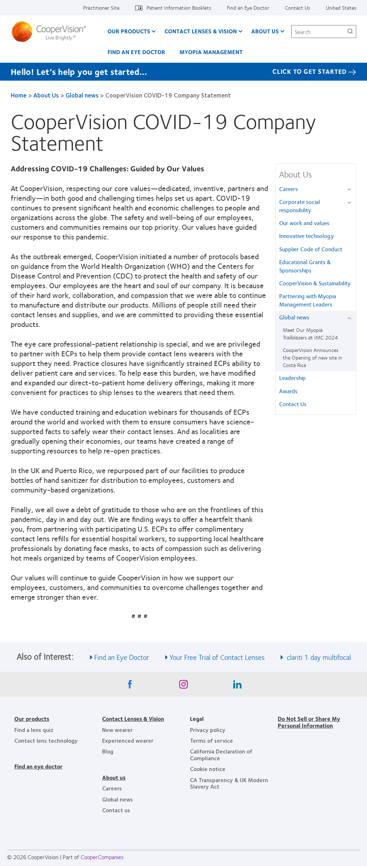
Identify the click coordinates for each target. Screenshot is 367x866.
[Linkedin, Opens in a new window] (237, 686)
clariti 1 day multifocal (318, 656)
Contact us (116, 809)
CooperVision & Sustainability (315, 283)
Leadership (292, 377)
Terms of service (211, 740)
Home (19, 95)
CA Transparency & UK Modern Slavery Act (229, 783)
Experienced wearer (127, 740)
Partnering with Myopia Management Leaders (307, 299)
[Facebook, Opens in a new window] (130, 686)
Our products (31, 718)
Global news (82, 95)
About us (113, 777)
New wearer (117, 729)
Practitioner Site (101, 7)
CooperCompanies (102, 856)
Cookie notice (207, 768)
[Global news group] (350, 317)
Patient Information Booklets (179, 7)
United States (341, 7)
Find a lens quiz (33, 729)
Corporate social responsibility (299, 205)
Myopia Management (211, 51)
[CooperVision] (51, 31)
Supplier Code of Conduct (310, 248)
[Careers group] (350, 189)
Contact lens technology (46, 740)
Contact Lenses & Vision (201, 31)
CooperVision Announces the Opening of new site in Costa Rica (312, 357)
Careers (288, 188)
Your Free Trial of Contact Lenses (217, 656)
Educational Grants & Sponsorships (305, 265)
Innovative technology (306, 235)
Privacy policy (207, 729)
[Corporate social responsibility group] (350, 202)
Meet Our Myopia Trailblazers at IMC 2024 (310, 333)
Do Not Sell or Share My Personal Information (309, 721)
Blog (107, 751)
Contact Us (297, 7)
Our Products (129, 31)
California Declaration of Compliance (221, 754)
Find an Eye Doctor (248, 7)
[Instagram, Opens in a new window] (183, 686)
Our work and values (304, 222)
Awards (288, 390)
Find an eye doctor (38, 766)
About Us (265, 31)
